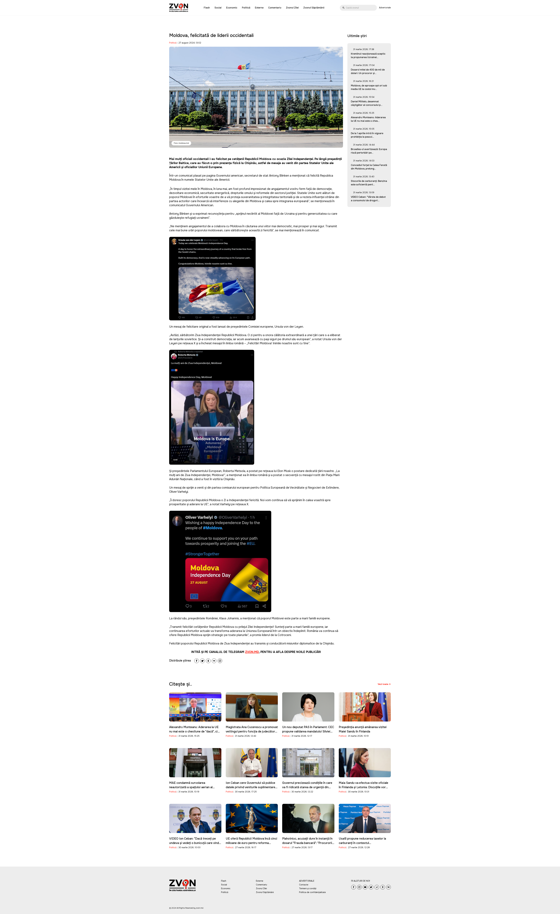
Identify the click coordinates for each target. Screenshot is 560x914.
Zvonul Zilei (292, 7)
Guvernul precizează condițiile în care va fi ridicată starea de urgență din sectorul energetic (307, 787)
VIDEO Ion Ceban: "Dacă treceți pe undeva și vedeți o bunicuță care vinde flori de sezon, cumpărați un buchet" (194, 843)
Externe (259, 7)
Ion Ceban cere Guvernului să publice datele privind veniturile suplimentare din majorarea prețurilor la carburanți (250, 787)
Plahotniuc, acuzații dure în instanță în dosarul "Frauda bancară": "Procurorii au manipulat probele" (307, 843)
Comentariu (274, 7)
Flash (207, 7)
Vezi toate (383, 684)
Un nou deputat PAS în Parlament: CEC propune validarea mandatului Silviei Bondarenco (308, 731)
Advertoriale (385, 7)
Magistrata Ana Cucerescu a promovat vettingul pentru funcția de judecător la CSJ (252, 731)
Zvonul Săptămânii (313, 7)
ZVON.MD (252, 652)
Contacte (303, 884)
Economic (231, 7)
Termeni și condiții (307, 888)
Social (218, 7)
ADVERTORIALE (306, 881)
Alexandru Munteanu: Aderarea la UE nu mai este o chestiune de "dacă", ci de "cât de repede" (194, 731)
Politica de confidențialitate (312, 892)
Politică (246, 7)
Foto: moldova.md (181, 143)
